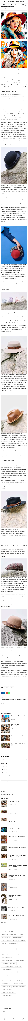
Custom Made (5, 929)
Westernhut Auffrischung (7, 969)
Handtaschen (4, 766)
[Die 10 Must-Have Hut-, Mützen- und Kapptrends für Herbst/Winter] (2, 693)
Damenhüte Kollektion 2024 (7, 931)
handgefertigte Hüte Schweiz (19, 940)
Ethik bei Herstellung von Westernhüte (10, 934)
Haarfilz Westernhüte (6, 940)
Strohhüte (3, 791)
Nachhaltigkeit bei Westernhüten (8, 949)
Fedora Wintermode (6, 937)
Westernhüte (4, 980)
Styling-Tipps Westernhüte (7, 966)
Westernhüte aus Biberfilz (15, 980)
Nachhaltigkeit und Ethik (14, 828)
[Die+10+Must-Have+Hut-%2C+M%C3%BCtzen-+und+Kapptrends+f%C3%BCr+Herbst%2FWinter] (4, 693)
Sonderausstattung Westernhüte (8, 963)
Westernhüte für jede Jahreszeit (8, 992)
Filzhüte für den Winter (17, 937)
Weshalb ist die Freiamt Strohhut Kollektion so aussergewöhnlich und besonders (16, 875)
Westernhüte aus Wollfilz (18, 983)
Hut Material (3, 772)
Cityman (2, 8)
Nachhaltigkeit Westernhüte (7, 952)
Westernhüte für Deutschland (19, 986)
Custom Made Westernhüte (16, 929)
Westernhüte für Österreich (7, 998)
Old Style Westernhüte (6, 954)
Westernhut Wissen (17, 978)
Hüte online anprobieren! (17, 735)
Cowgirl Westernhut (22, 926)
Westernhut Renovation (18, 975)
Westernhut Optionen (6, 975)
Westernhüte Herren (20, 998)
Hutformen (3, 779)
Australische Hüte (5, 926)
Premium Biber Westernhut (7, 960)
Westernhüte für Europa (7, 989)
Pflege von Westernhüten (7, 957)
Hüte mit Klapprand (5, 775)
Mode (12, 687)
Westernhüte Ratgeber (6, 794)
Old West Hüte (17, 954)
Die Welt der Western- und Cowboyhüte (17, 847)
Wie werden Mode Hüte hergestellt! (16, 907)
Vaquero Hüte (18, 966)
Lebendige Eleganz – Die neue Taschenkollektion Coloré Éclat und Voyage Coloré (16, 820)
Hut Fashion (15, 8)
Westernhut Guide (22, 972)
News (19, 8)
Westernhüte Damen (6, 986)
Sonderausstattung (20, 960)
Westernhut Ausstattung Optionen (9, 972)
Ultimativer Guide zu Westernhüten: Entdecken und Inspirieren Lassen (16, 837)
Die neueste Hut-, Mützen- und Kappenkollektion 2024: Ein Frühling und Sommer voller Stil (17, 865)
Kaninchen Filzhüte (13, 943)
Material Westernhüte (6, 946)
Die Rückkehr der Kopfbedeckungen (15, 725)
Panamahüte (3, 788)
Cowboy (13, 926)
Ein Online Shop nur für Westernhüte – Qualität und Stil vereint (17, 856)
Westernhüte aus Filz (6, 983)
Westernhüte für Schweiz (7, 995)
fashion (6, 687)
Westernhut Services (6, 978)
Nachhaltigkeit (4, 782)
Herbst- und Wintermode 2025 (18, 743)
